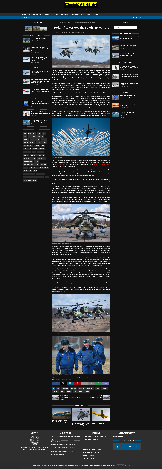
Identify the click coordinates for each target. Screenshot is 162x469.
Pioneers (26, 158)
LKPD (33, 152)
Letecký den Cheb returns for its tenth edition (40, 72)
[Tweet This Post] (63, 383)
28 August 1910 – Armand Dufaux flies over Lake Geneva (129, 67)
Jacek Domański (67, 32)
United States (39, 177)
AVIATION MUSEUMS (88, 446)
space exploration (29, 174)
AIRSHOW (73, 388)
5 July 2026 (123, 117)
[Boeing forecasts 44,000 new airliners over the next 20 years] (115, 47)
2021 (58, 388)
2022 (39, 133)
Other (125, 92)
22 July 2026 (123, 48)
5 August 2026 (124, 40)
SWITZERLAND (40, 174)
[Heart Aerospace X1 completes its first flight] (115, 105)
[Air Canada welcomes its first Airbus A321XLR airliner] (115, 55)
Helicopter (90, 388)
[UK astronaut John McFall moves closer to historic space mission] (26, 113)
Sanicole (43, 164)
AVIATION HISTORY (77, 14)
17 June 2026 (35, 84)
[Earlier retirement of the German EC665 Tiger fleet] (81, 414)
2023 (44, 133)
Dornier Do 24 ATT (56, 442)
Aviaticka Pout (35, 139)
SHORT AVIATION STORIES (89, 459)
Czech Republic (28, 146)
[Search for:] (125, 27)
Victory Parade (59, 164)
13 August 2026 (124, 86)
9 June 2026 (34, 115)
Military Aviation (36, 35)
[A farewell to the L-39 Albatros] (26, 40)
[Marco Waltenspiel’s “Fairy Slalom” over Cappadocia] (115, 97)
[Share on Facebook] (55, 383)
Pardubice (41, 155)
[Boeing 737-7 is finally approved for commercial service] (115, 38)
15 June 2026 (35, 107)
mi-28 (62, 391)
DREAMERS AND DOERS (89, 449)
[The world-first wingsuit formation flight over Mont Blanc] (115, 114)
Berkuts (81, 388)
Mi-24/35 (56, 391)
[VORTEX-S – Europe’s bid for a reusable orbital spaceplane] (26, 122)
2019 (25, 133)
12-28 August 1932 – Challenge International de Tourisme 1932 (129, 75)
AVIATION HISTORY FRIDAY (102, 443)
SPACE (89, 14)
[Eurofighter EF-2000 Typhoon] (28, 28)
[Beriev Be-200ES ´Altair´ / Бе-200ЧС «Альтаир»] (61, 413)
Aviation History (125, 63)
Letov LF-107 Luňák (98, 423)
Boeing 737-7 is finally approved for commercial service (129, 37)
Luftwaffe (41, 152)
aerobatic (65, 388)
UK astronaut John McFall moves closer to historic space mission (40, 112)
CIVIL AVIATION (48, 14)
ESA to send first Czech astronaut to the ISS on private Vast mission (40, 103)
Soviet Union (27, 171)
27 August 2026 (35, 40)
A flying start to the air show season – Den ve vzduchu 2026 (40, 90)
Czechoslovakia (41, 142)
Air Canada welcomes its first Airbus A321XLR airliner (128, 54)
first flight (27, 149)
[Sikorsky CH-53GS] (43, 29)
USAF (47, 177)
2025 (30, 136)
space (35, 171)
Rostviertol (41, 158)
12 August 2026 (35, 62)
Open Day (33, 155)
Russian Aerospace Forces (81, 391)
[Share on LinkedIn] (70, 383)
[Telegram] (139, 17)
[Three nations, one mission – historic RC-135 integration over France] (26, 59)
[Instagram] (136, 17)
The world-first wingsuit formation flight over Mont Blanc (128, 114)
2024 (25, 136)
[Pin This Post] (77, 383)
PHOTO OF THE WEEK (88, 455)
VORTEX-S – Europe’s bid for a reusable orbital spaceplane (40, 121)
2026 (34, 136)
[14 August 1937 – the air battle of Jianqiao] (115, 84)
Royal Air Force (28, 161)
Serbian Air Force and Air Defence (39, 168)
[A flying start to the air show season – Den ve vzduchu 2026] (26, 91)
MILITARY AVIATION (35, 14)
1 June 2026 (34, 93)
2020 (29, 133)
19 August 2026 (124, 107)
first (42, 146)
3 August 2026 (35, 74)
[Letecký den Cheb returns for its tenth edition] (26, 72)
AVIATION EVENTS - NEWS (100, 437)
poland (33, 158)
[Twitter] (133, 17)
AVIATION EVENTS (61, 14)
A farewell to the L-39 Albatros (40, 39)
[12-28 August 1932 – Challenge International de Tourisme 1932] (115, 76)
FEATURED (99, 449)
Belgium (44, 139)
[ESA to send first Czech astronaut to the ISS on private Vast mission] (26, 103)
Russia (69, 391)
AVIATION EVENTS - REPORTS (90, 440)
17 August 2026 (35, 52)
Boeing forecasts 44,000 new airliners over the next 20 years (129, 46)
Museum (26, 155)
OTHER (97, 14)
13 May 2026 (35, 124)
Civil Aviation (125, 33)
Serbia (25, 168)
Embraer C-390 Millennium (58, 454)
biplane (26, 142)
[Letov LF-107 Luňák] (101, 414)
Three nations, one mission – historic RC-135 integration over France (40, 58)
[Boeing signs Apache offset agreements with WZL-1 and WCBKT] (26, 49)
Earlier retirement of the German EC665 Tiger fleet (80, 424)
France (35, 149)
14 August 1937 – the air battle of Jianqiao (129, 84)
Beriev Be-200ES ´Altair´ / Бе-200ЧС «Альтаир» (60, 421)
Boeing (32, 142)
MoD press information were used (63, 379)
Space (36, 99)
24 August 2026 (124, 99)
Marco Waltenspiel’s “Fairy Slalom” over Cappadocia (128, 96)
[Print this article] (91, 383)
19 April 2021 (58, 32)
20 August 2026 (124, 78)
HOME (24, 14)
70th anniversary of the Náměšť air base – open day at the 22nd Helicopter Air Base (40, 81)
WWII (34, 180)
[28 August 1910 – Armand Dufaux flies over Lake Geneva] (115, 67)
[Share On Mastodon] (105, 383)
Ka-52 (97, 388)
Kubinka (104, 388)
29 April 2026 (124, 57)
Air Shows (36, 68)
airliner (40, 136)
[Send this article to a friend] (84, 383)
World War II (27, 180)
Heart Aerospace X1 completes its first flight (129, 104)
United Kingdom (28, 177)
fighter (37, 146)
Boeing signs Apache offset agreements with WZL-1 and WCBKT (39, 48)
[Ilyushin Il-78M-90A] (36, 28)
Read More (128, 466)
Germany (41, 149)
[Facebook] (130, 17)
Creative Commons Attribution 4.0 (99, 378)
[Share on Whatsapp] (98, 383)
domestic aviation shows (101, 164)
